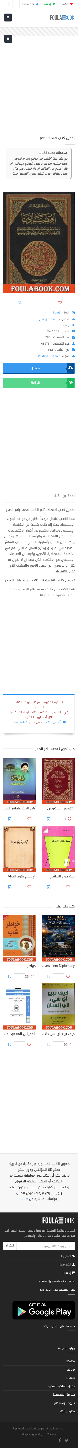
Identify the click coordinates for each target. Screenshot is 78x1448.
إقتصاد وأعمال (47, 319)
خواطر (31, 966)
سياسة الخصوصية (64, 1395)
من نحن (70, 1369)
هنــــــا (24, 1199)
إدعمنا (67, 1273)
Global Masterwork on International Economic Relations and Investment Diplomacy (58, 966)
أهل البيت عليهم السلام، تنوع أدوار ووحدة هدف (19, 809)
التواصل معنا (20, 722)
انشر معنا (65, 1264)
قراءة (35, 382)
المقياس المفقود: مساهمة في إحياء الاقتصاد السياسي (19, 1034)
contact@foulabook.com (55, 1281)
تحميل (35, 368)
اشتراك (9, 1245)
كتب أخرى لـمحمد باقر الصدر (55, 749)
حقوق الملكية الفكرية (61, 1386)
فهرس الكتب (66, 1411)
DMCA (70, 1378)
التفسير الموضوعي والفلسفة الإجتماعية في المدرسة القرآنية (58, 809)
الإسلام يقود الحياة (22, 877)
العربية (57, 313)
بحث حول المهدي (62, 877)
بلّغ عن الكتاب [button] (53, 722)
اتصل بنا (66, 1256)
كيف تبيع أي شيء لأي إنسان (58, 1034)
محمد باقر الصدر (48, 356)
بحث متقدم (28, 4)
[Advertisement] (39, 88)
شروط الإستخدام (64, 1403)
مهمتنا (65, 4)
